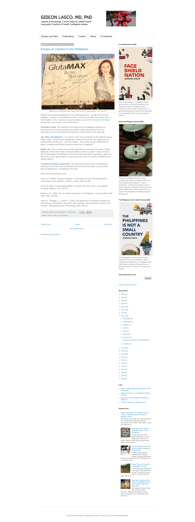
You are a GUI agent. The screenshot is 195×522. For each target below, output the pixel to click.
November (127, 322)
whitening (65, 215)
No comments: (72, 212)
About (93, 36)
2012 (123, 360)
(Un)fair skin (46, 149)
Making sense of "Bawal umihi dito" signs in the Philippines (140, 430)
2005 (123, 376)
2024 (123, 297)
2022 (123, 303)
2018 (123, 316)
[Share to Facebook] (88, 212)
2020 (123, 310)
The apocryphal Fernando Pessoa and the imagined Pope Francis (141, 448)
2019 (123, 313)
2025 (123, 294)
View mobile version (77, 229)
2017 (123, 348)
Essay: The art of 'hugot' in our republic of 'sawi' (141, 465)
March (125, 334)
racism (55, 215)
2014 (123, 357)
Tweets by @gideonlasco (128, 285)
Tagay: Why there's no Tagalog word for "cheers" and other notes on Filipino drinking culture (135, 415)
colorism (49, 215)
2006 (123, 373)
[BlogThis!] (83, 212)
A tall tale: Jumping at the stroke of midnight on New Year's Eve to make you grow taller (141, 483)
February (126, 337)
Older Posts (108, 224)
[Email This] (80, 212)
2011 (123, 363)
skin (59, 215)
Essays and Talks (49, 36)
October (126, 325)
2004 (123, 379)
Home (77, 224)
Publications (68, 36)
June (125, 328)
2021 (123, 307)
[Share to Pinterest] (90, 212)
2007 (123, 369)
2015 (123, 354)
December (127, 319)
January (126, 344)
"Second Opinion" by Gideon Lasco (133, 402)
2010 (123, 366)
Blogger (125, 516)
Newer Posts (46, 224)
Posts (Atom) (55, 234)
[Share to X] (85, 212)
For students (106, 36)
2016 (123, 351)
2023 (123, 300)
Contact (82, 36)
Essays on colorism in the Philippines (64, 49)
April (125, 331)
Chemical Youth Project (101, 120)
